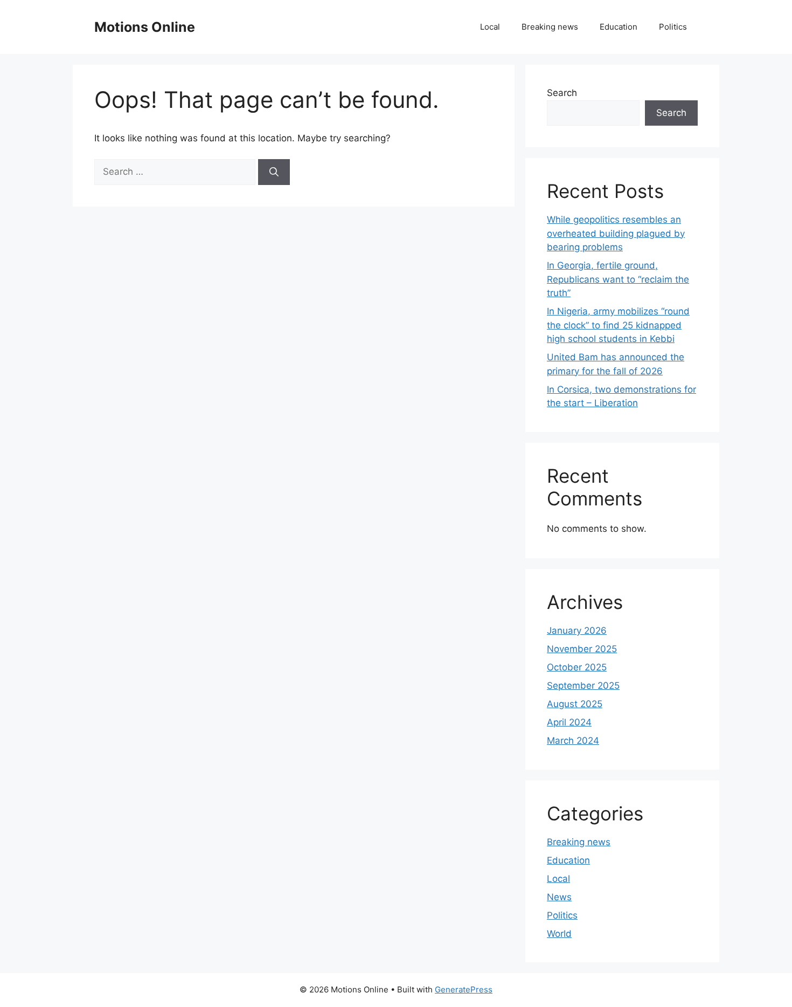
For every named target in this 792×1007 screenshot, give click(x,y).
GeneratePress (463, 989)
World (559, 933)
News (559, 897)
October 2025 (577, 667)
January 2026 (577, 630)
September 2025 (583, 685)
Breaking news (550, 27)
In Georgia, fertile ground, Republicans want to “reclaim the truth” (618, 279)
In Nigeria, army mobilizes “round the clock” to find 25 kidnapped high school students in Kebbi (618, 325)
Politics (673, 27)
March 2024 (573, 740)
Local (490, 27)
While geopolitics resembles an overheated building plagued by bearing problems (616, 233)
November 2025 (582, 648)
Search (562, 92)
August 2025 (574, 703)
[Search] (274, 172)
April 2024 (569, 722)
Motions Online (144, 27)
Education (618, 27)
